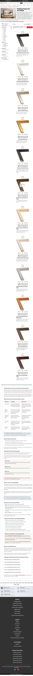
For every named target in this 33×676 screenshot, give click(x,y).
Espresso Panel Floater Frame (22, 167)
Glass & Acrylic (17, 613)
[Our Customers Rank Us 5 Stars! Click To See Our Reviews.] (8, 1)
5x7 (1, 582)
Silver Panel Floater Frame (23, 110)
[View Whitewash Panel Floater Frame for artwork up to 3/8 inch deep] (22, 251)
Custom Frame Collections (17, 607)
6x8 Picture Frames (17, 652)
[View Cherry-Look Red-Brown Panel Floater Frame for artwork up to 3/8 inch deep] (22, 310)
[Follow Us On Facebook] (15, 669)
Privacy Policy (17, 633)
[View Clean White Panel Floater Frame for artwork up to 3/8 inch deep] (22, 75)
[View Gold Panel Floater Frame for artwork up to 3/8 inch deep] (22, 132)
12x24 (20, 582)
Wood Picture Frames (17, 603)
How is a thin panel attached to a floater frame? (12, 569)
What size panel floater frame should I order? (12, 562)
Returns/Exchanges (17, 631)
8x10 (5, 582)
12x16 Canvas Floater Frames (17, 615)
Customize (19, 105)
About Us (17, 644)
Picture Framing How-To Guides (17, 637)
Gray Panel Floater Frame (22, 346)
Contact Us (17, 623)
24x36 (15, 584)
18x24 (26, 582)
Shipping (17, 629)
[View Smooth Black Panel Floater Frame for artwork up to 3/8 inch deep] (22, 46)
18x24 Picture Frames (17, 660)
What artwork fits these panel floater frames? (12, 559)
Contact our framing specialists (20, 575)
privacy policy (16, 667)
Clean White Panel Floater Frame (23, 81)
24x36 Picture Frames (17, 662)
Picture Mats (17, 611)
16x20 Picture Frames (17, 658)
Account (17, 625)
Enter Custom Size (29, 27)
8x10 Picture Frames (17, 654)
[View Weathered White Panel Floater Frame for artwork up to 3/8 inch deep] (22, 280)
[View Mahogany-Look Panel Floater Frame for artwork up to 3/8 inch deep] (22, 369)
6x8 (3, 582)
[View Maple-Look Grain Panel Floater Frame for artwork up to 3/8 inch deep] (22, 221)
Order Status (17, 627)
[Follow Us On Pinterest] (18, 669)
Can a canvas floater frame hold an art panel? (12, 567)
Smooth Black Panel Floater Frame (22, 52)
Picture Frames (5, 6)
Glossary (17, 635)
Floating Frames (10, 6)
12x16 (14, 582)
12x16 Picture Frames (17, 656)
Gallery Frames (17, 609)
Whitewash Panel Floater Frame (23, 257)
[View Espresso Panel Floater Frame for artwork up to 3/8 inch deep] (22, 161)
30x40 (18, 584)
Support (17, 621)
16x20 (23, 582)
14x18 (17, 582)
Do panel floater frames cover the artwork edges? (13, 572)
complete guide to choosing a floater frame (14, 535)
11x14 (11, 582)
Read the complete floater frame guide (16, 21)
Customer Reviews (17, 646)
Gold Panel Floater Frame (22, 139)
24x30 (31, 582)
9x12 (8, 582)
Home (1, 6)
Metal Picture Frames (17, 605)
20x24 (29, 582)
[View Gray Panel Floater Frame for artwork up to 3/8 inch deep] (22, 340)
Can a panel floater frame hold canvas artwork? (12, 564)
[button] (24, 3)
